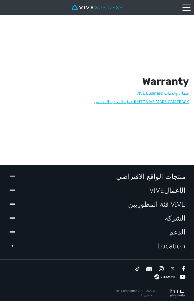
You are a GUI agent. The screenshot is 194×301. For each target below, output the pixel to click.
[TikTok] (137, 268)
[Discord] (149, 268)
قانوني (148, 295)
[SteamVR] (164, 277)
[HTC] (177, 293)
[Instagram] (161, 268)
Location (171, 245)
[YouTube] (182, 277)
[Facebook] (182, 268)
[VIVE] (97, 7)
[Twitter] (172, 268)
